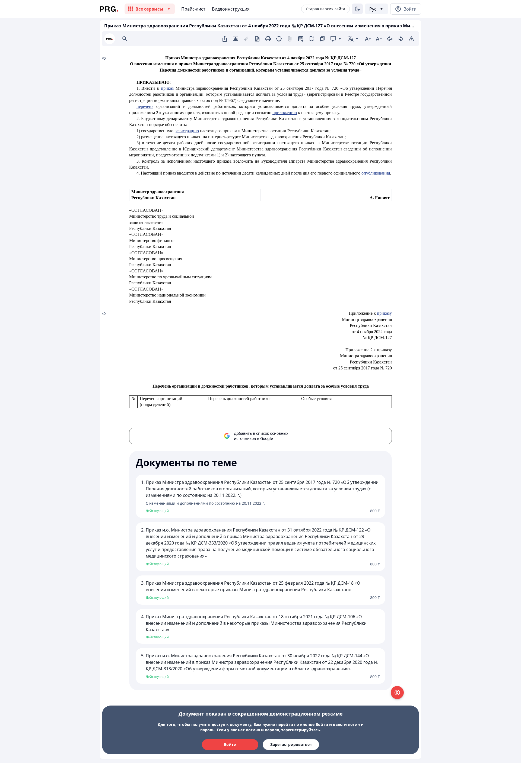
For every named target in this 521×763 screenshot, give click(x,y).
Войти (230, 744)
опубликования (375, 173)
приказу (384, 313)
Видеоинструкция (231, 9)
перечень (144, 106)
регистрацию (186, 130)
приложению (284, 112)
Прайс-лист (193, 9)
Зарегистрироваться (291, 744)
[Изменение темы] (357, 9)
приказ (167, 88)
